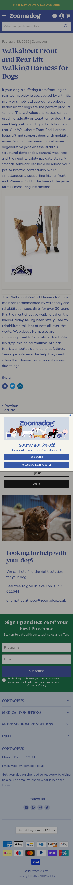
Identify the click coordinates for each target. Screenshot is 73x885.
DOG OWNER (36, 457)
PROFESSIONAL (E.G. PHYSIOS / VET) (36, 465)
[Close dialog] (71, 416)
